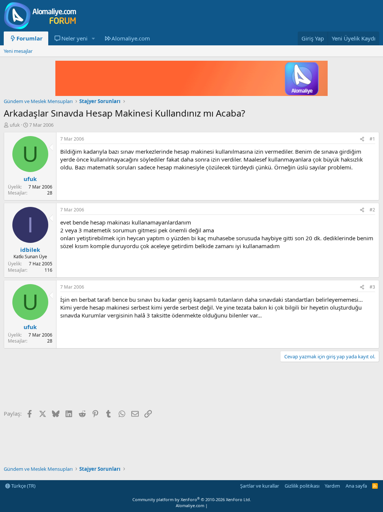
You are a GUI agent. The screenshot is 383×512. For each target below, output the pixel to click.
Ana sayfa (356, 485)
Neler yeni (74, 38)
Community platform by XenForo (191, 499)
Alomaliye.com (130, 38)
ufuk (15, 124)
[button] (93, 38)
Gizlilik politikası (302, 485)
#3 (372, 287)
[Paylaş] (362, 139)
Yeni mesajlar (18, 51)
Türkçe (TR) (23, 485)
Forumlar (29, 38)
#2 (372, 210)
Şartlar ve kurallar (259, 485)
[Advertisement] (140, 386)
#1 (372, 139)
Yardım (332, 485)
